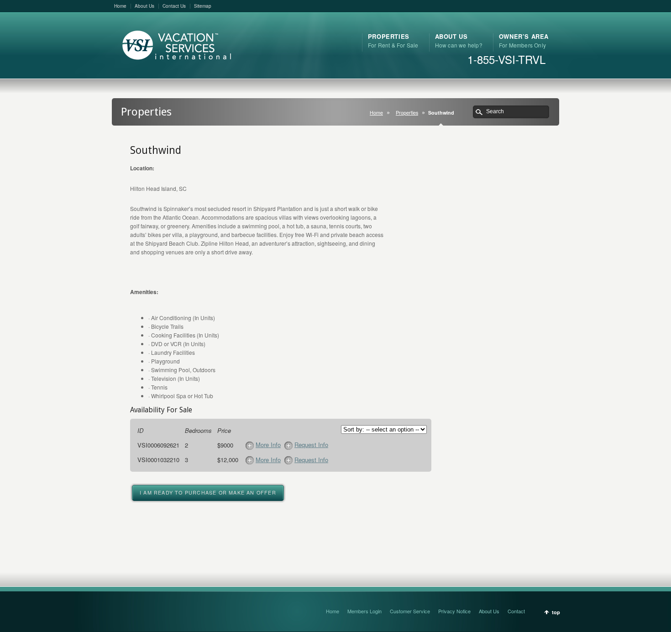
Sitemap (202, 6)
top (556, 612)
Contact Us (174, 6)
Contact (516, 611)
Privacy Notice (454, 611)
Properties (407, 112)
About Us (144, 6)
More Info (268, 444)
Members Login (364, 611)
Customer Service (410, 611)
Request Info (311, 444)
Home (120, 6)
